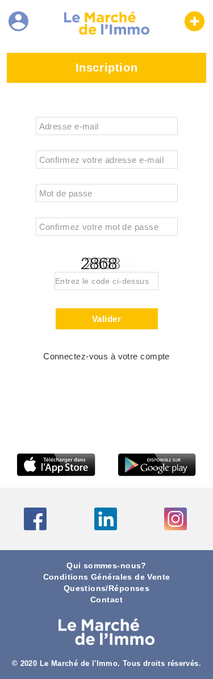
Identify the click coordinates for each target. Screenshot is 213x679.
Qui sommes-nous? (106, 565)
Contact (106, 600)
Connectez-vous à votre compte (106, 356)
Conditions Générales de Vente (106, 577)
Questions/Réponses (106, 588)
